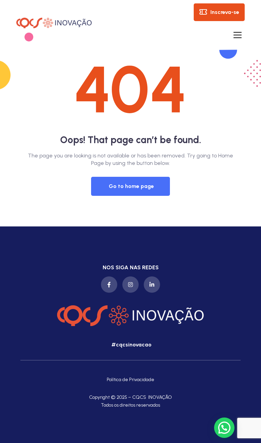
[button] (130, 186)
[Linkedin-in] (152, 284)
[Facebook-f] (109, 284)
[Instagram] (130, 284)
